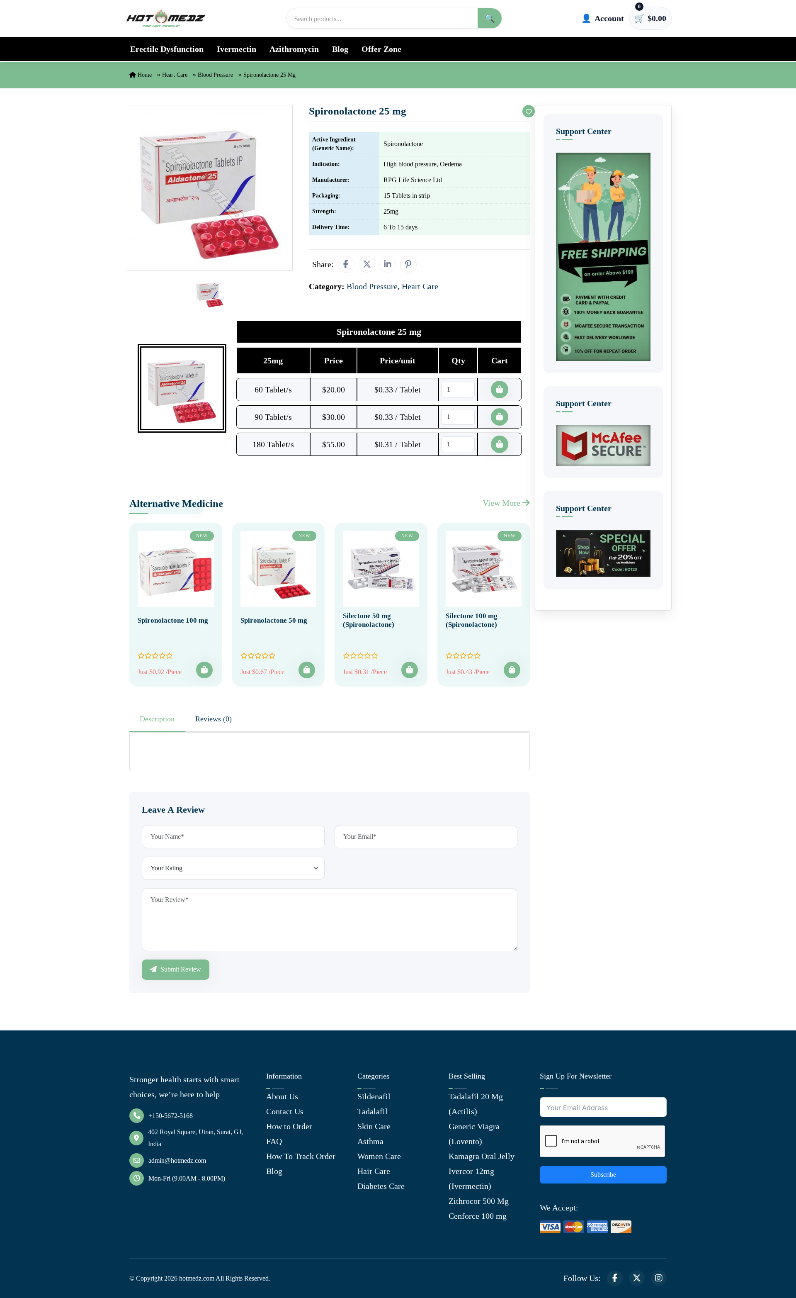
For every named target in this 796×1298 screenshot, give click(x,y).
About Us (282, 1096)
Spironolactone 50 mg (273, 620)
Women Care (379, 1156)
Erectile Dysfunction (167, 49)
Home (144, 75)
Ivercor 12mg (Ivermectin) (471, 1178)
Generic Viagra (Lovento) (474, 1134)
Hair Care (373, 1171)
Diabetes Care (381, 1186)
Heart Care (174, 75)
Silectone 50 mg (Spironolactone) (368, 620)
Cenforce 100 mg (478, 1215)
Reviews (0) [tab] (213, 719)
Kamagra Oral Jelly (481, 1156)
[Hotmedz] (165, 18)
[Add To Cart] (204, 670)
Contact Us (284, 1111)
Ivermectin (236, 49)
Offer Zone (381, 49)
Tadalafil (372, 1111)
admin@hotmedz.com (177, 1160)
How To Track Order (300, 1156)
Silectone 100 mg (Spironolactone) (472, 620)
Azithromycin (294, 49)
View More (502, 502)
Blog (340, 49)
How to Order (289, 1126)
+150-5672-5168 (170, 1115)
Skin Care (374, 1126)
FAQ (274, 1141)
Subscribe (603, 1174)
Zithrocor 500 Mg (479, 1200)
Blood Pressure (215, 75)
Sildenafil (374, 1096)
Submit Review (180, 969)
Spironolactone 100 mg (173, 620)
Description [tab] (157, 719)
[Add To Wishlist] (528, 111)
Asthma (370, 1141)
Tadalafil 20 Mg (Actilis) (476, 1104)
